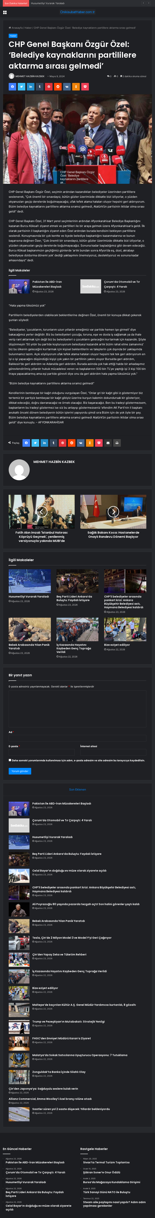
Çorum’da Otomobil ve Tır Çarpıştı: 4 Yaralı (62, 820)
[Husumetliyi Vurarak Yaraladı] (30, 581)
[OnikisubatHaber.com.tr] (77, 12)
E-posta (14, 746)
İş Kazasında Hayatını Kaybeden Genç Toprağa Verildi (74, 648)
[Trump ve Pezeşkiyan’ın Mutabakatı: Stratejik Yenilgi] (19, 1027)
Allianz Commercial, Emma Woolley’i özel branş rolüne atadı (50, 1099)
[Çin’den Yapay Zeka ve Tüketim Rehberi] (19, 960)
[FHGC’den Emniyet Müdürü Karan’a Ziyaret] (19, 1043)
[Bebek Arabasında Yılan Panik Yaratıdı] (30, 629)
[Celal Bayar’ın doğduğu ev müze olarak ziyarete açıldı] (19, 876)
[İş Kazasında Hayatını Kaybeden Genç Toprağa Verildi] (78, 629)
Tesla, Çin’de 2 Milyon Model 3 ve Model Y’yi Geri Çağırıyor (72, 938)
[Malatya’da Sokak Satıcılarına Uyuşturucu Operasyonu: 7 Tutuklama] (19, 1060)
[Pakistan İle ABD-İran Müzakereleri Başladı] (19, 286)
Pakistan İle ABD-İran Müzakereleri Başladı (61, 803)
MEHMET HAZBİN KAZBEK (30, 76)
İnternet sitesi (88, 746)
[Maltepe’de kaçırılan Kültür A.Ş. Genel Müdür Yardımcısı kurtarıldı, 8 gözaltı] (19, 1010)
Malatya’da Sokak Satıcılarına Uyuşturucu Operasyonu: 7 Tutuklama (79, 1055)
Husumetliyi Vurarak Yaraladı (47, 3)
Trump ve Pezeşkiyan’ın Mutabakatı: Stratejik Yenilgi (68, 1021)
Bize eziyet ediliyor (117, 645)
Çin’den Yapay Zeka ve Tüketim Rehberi (59, 954)
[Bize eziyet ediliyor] (125, 629)
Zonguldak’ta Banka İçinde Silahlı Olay (58, 1072)
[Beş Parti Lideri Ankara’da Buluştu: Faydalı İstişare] (78, 581)
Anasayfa (16, 27)
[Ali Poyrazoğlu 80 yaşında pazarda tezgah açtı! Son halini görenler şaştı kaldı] (19, 909)
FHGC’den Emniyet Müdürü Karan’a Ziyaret (61, 1038)
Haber (28, 27)
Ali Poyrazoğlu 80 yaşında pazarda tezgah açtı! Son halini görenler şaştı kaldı (86, 904)
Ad (11, 732)
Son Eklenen (77, 789)
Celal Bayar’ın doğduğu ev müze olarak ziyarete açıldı (69, 871)
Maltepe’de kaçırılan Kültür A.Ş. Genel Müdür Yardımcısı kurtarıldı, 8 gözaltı (84, 1005)
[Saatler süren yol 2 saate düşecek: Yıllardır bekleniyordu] (19, 1114)
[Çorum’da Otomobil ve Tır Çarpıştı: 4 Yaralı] (90, 286)
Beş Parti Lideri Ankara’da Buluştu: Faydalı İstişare (74, 598)
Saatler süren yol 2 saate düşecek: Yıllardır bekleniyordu (71, 1109)
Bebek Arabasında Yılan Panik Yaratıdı (29, 646)
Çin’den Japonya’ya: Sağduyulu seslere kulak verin (43, 1089)
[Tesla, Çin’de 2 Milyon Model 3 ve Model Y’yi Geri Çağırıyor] (19, 943)
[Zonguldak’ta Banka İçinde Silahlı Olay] (19, 1077)
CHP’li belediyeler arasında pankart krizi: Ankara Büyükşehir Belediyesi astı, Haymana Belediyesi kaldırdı (123, 602)
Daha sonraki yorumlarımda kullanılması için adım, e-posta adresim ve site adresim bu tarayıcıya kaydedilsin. (78, 760)
